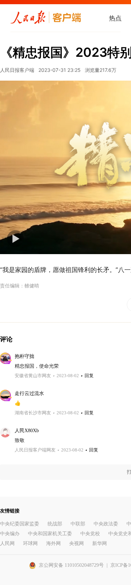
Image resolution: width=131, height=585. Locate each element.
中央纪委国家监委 (19, 523)
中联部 (78, 523)
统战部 (55, 523)
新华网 (99, 543)
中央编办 (10, 533)
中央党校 (90, 533)
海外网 (53, 543)
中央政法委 (106, 523)
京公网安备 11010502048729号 (71, 565)
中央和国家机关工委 (50, 533)
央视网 (76, 543)
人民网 (7, 543)
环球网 (30, 543)
